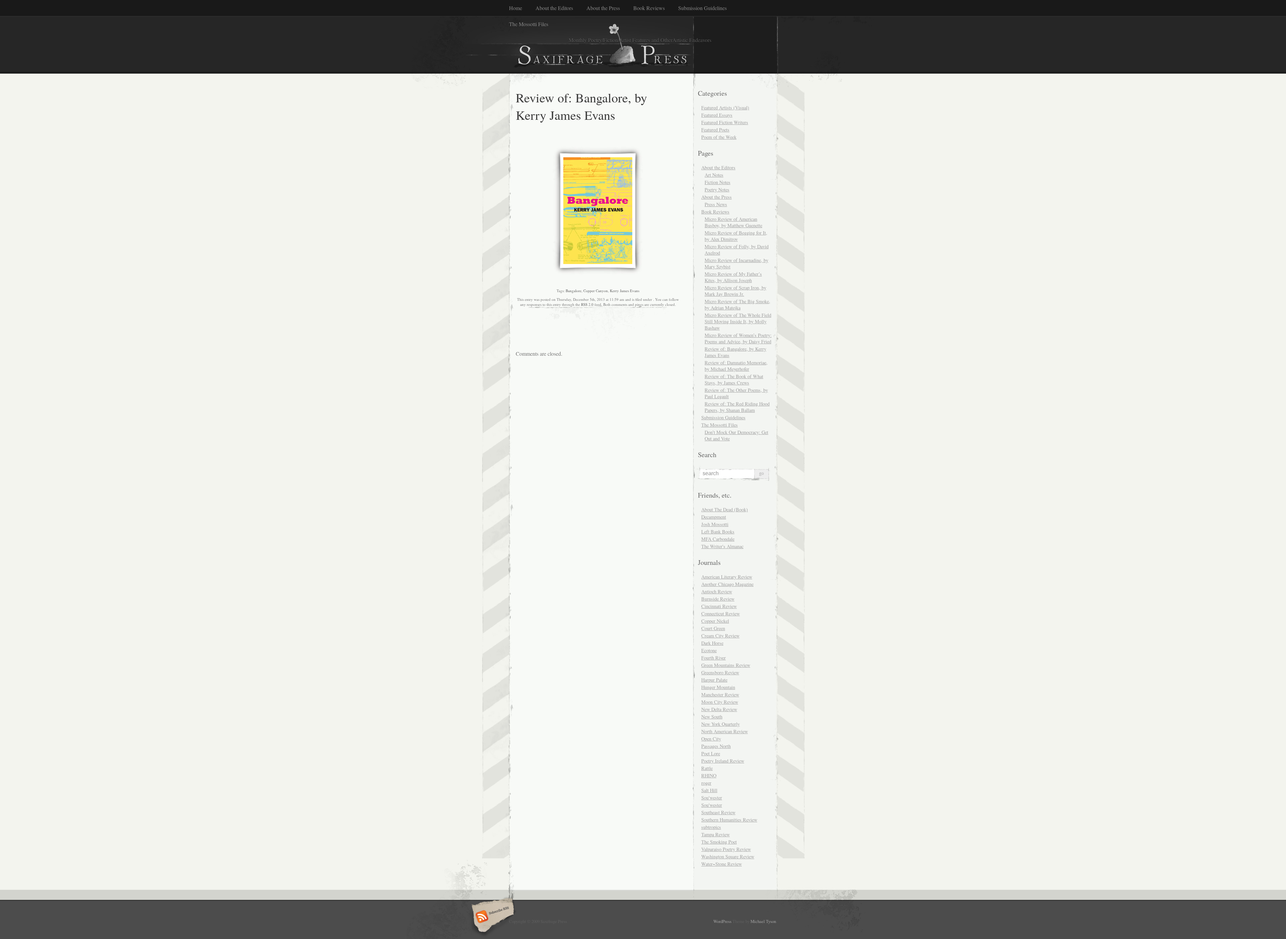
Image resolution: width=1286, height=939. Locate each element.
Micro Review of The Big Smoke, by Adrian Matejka (737, 304)
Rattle (707, 768)
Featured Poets (715, 129)
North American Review (724, 731)
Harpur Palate (714, 680)
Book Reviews (649, 7)
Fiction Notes (717, 182)
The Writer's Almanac (722, 546)
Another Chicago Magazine (727, 584)
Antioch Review (716, 591)
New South (711, 716)
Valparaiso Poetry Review (726, 849)
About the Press (603, 7)
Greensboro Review (720, 672)
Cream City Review (720, 635)
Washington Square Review (727, 856)
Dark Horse (712, 643)
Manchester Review (720, 694)
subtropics (711, 827)
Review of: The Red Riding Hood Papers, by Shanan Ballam (737, 407)
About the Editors (554, 7)
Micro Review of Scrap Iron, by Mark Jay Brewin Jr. (735, 290)
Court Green (713, 628)
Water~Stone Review (721, 864)
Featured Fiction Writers (724, 122)
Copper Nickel (715, 621)
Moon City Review (719, 702)
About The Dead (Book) (724, 509)
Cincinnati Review (719, 606)
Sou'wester (711, 797)
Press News (716, 204)
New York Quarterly (720, 724)
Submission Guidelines (702, 7)
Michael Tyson (763, 921)
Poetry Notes (717, 189)
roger (706, 783)
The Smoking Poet (719, 842)
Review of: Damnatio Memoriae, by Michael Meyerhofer (736, 365)
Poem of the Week (718, 137)
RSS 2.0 (587, 304)
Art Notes (714, 175)
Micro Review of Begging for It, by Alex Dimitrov (736, 236)
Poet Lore (710, 753)
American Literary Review (726, 577)
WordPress (722, 921)
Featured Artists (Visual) (725, 107)
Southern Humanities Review (729, 820)
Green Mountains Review (725, 665)
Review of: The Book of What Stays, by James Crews (734, 379)
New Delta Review (719, 709)
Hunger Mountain (718, 687)
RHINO (708, 775)
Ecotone (709, 650)
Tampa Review (715, 834)
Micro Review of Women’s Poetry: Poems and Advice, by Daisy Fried (738, 338)
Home (515, 7)
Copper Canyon (595, 290)
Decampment (713, 517)
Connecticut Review (720, 613)
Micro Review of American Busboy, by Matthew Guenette (733, 222)
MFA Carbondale (717, 539)
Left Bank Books (717, 531)
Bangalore (573, 290)
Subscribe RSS (492, 917)
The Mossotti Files (528, 23)
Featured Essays (716, 115)
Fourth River (713, 658)
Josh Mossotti (714, 524)
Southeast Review (718, 812)
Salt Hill (709, 790)
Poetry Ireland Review (722, 761)
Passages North (716, 746)
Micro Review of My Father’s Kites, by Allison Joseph (733, 277)
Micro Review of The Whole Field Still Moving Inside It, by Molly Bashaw (738, 321)
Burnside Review (717, 599)
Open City (711, 739)
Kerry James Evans (624, 290)
